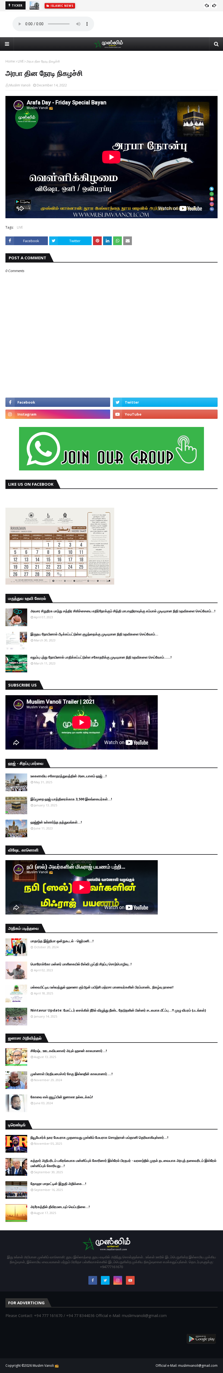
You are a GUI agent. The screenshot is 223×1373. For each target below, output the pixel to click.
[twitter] (165, 402)
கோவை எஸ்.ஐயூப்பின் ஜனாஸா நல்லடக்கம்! (61, 1096)
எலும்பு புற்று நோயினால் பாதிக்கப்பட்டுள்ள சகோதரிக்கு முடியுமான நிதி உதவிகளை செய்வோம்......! (101, 657)
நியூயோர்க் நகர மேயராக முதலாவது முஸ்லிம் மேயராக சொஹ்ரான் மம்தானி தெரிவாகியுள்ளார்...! (99, 1137)
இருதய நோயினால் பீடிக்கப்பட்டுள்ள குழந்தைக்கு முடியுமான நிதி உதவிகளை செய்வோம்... (94, 634)
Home (10, 61)
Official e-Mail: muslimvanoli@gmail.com (187, 1365)
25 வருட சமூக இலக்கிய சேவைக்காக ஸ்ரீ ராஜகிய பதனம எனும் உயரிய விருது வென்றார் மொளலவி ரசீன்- (116, 5)
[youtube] (165, 414)
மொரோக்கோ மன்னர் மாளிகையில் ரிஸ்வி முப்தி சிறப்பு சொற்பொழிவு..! (81, 964)
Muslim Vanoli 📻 (46, 1365)
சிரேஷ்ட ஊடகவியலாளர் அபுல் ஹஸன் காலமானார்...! (68, 1050)
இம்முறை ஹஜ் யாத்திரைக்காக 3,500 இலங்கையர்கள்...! (71, 799)
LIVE (21, 61)
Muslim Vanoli (19, 85)
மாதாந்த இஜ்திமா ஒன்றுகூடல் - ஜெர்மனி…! (62, 940)
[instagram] (57, 414)
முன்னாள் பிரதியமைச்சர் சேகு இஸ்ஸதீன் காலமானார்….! (71, 1073)
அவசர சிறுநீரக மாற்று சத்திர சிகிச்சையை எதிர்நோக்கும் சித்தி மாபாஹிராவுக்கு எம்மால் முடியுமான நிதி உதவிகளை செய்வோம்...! (122, 611)
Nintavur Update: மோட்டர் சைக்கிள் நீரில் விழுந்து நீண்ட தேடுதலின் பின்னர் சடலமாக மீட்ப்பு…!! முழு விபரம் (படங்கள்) (118, 1010)
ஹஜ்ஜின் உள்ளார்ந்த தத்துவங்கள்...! (56, 822)
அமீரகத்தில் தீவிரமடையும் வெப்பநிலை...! (60, 1206)
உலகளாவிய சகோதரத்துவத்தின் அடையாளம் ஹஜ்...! (68, 775)
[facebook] (57, 402)
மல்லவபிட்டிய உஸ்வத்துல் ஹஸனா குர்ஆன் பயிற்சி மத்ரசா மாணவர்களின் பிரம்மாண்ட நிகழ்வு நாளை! (102, 987)
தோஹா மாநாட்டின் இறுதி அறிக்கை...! (58, 1183)
